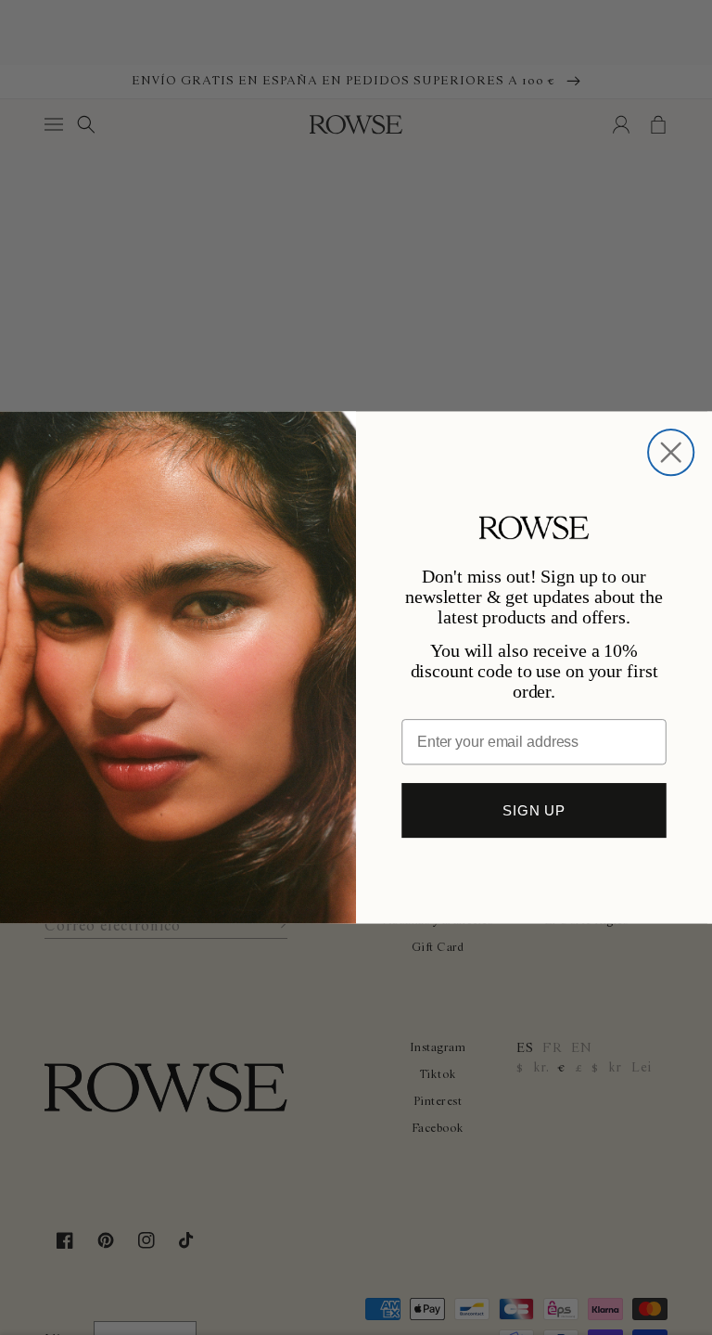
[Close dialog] (670, 452)
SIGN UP (534, 810)
